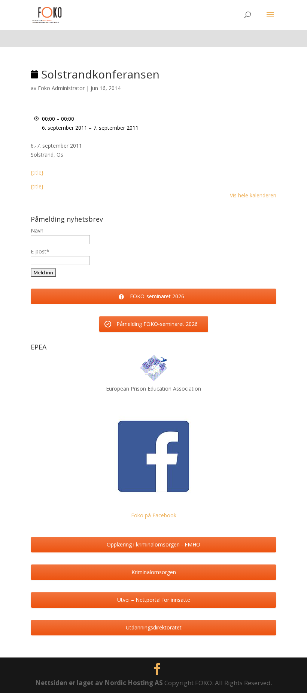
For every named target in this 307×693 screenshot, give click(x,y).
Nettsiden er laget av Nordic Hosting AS (99, 682)
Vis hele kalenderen (253, 195)
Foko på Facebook (153, 515)
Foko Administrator (61, 88)
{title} (37, 172)
